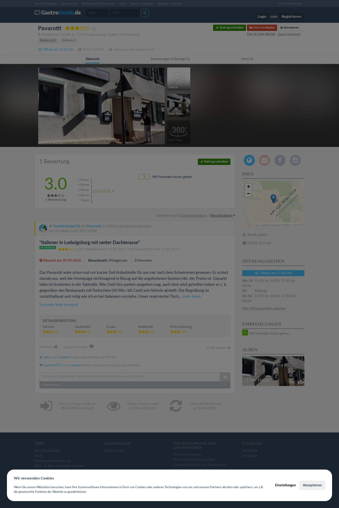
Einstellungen (285, 485)
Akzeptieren (312, 485)
